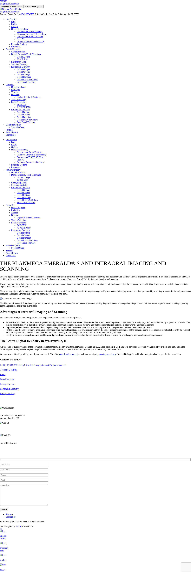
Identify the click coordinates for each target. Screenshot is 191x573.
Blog (13, 21)
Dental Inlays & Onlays (27, 79)
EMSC (19, 526)
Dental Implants (18, 87)
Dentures (15, 94)
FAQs (13, 24)
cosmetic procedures (107, 354)
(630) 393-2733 (27, 14)
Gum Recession (18, 52)
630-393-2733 (6, 430)
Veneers (14, 92)
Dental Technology (19, 29)
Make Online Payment (33, 6)
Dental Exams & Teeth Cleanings (26, 54)
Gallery (14, 26)
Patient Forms (12, 132)
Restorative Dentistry (20, 67)
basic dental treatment (68, 354)
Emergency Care (18, 62)
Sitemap (9, 514)
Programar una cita (57, 365)
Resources (15, 46)
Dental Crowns (23, 72)
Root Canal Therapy (26, 82)
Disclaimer (10, 517)
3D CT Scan (22, 59)
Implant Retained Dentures (28, 97)
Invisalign (15, 89)
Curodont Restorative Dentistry (30, 41)
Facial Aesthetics (18, 102)
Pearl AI (20, 39)
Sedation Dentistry (19, 64)
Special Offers (17, 127)
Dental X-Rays (23, 57)
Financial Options (19, 44)
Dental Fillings (23, 74)
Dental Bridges (23, 69)
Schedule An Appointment (37, 365)
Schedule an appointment (11, 6)
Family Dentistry (13, 49)
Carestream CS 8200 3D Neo (30, 36)
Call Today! (12, 365)
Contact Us (11, 135)
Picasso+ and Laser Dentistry (30, 31)
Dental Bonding (24, 77)
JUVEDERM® (24, 107)
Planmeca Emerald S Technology (31, 34)
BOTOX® (21, 104)
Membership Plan (13, 125)
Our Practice (11, 19)
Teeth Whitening (18, 99)
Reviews (9, 130)
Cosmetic (10, 84)
